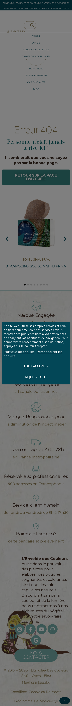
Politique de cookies (19, 352)
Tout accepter (36, 366)
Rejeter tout (36, 377)
